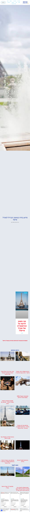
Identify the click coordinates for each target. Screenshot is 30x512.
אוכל (16, 2)
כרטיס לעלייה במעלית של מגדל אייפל (7, 437)
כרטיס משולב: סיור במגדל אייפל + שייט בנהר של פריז (22, 372)
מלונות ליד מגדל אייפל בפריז (7, 487)
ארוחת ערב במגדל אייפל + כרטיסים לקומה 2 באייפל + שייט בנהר (7, 461)
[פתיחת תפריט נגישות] (1, 510)
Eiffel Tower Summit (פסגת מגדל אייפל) (22, 396)
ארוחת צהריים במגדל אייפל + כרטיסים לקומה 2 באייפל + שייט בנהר (22, 427)
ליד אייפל (9, 2)
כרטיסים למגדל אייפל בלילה (22, 460)
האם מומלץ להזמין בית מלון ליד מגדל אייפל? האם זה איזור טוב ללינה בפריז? (22, 489)
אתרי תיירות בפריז (14, 3)
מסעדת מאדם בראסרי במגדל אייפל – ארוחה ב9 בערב (7, 402)
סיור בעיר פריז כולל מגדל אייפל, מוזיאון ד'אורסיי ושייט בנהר (7, 373)
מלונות (19, 2)
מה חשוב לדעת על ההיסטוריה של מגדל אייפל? (22, 326)
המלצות (13, 2)
